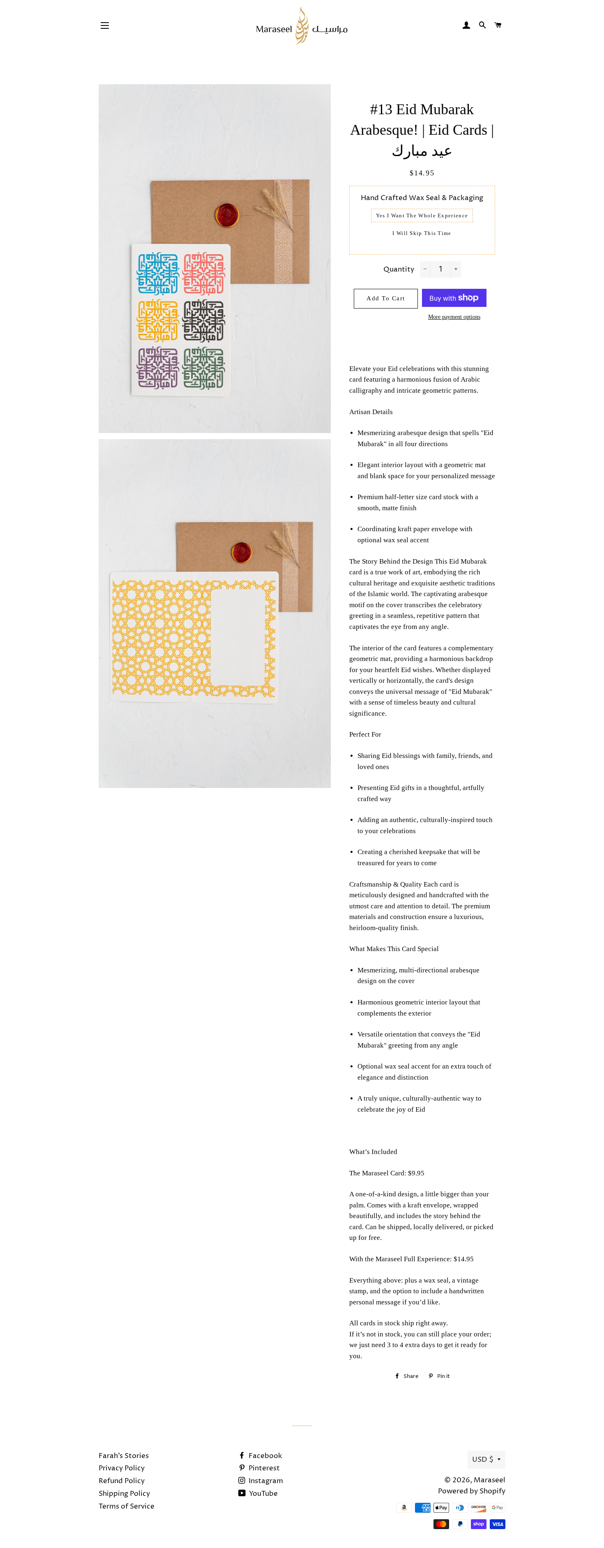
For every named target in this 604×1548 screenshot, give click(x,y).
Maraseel (489, 1480)
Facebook (264, 1456)
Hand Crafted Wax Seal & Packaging (422, 198)
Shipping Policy (124, 1494)
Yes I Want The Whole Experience (422, 215)
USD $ (482, 1460)
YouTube (262, 1494)
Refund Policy (122, 1481)
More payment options (454, 317)
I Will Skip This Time (421, 233)
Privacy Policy (122, 1468)
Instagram (265, 1481)
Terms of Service (126, 1506)
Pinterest (263, 1468)
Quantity (398, 269)
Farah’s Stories (124, 1456)
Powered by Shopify (471, 1491)
